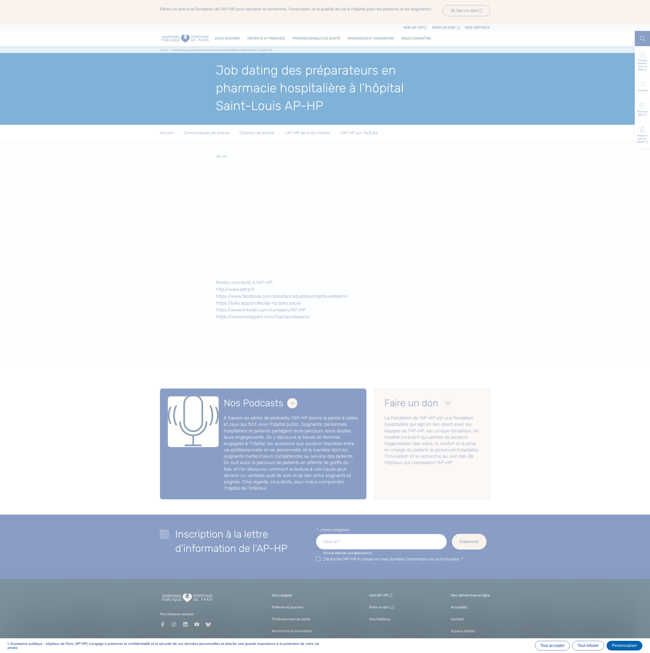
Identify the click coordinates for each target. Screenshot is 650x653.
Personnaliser (624, 645)
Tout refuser (588, 645)
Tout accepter (552, 645)
